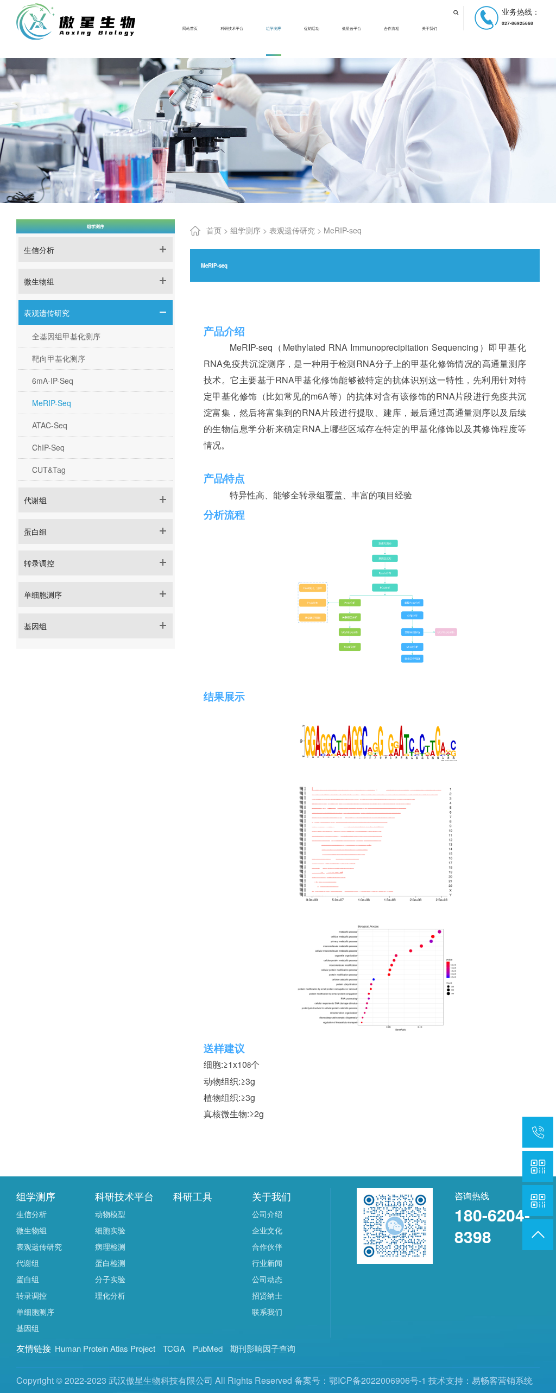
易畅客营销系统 (502, 1380)
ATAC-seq (49, 425)
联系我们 (267, 1311)
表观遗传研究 (47, 312)
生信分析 (39, 249)
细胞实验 (110, 1230)
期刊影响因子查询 (262, 1348)
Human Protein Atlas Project (105, 1348)
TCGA (174, 1348)
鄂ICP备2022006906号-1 (377, 1380)
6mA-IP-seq (52, 380)
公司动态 (267, 1279)
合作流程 (391, 28)
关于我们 (429, 28)
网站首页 (190, 28)
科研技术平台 (231, 28)
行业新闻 (267, 1262)
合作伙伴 (267, 1246)
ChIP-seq (48, 447)
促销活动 (311, 28)
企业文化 (267, 1230)
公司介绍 (267, 1213)
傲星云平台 (351, 28)
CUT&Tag (49, 469)
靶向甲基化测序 (58, 358)
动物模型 (110, 1213)
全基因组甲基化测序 (66, 336)
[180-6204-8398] (537, 1132)
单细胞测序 (43, 594)
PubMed (208, 1348)
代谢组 (35, 500)
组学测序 (273, 28)
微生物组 (39, 281)
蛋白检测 (110, 1262)
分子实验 (110, 1279)
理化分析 (110, 1295)
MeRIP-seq (51, 402)
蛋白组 (35, 531)
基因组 (35, 625)
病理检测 (110, 1246)
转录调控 (39, 563)
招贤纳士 (267, 1295)
